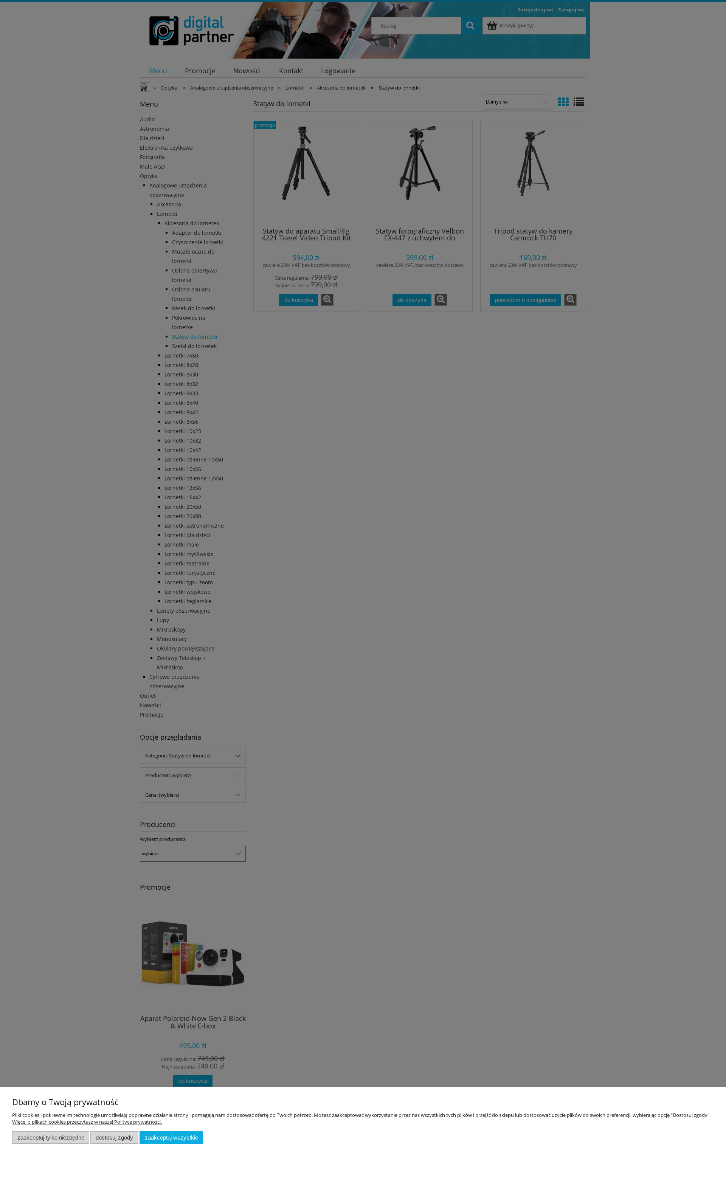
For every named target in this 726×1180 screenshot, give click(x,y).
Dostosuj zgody (114, 1137)
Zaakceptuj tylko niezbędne (50, 1137)
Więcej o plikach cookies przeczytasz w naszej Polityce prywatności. (87, 1121)
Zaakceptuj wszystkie (171, 1137)
